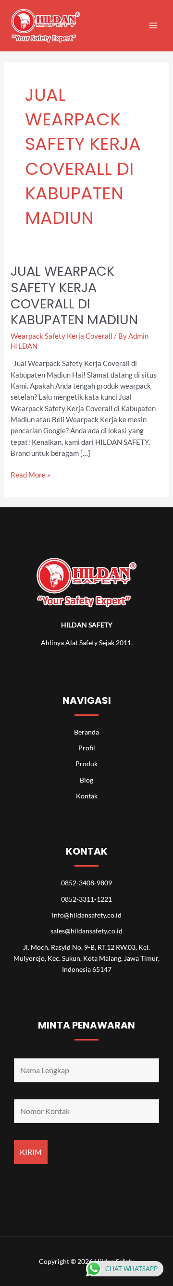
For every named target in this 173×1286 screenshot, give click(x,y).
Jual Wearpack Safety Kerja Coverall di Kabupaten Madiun (74, 295)
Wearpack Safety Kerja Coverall (61, 336)
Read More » (30, 474)
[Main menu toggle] (153, 25)
